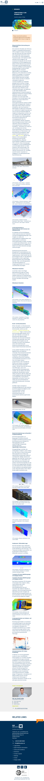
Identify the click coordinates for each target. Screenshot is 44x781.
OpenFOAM (21, 135)
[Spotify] (22, 767)
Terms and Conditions (19, 749)
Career (15, 757)
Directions (16, 751)
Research (16, 30)
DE (35, 2)
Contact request (18, 753)
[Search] (40, 2)
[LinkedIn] (18, 767)
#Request (39, 720)
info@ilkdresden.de (20, 743)
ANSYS (14, 135)
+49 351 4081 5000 (20, 741)
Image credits (17, 759)
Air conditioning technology (21, 708)
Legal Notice (17, 745)
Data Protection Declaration (20, 747)
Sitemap (16, 755)
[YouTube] (25, 767)
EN (37, 2)
